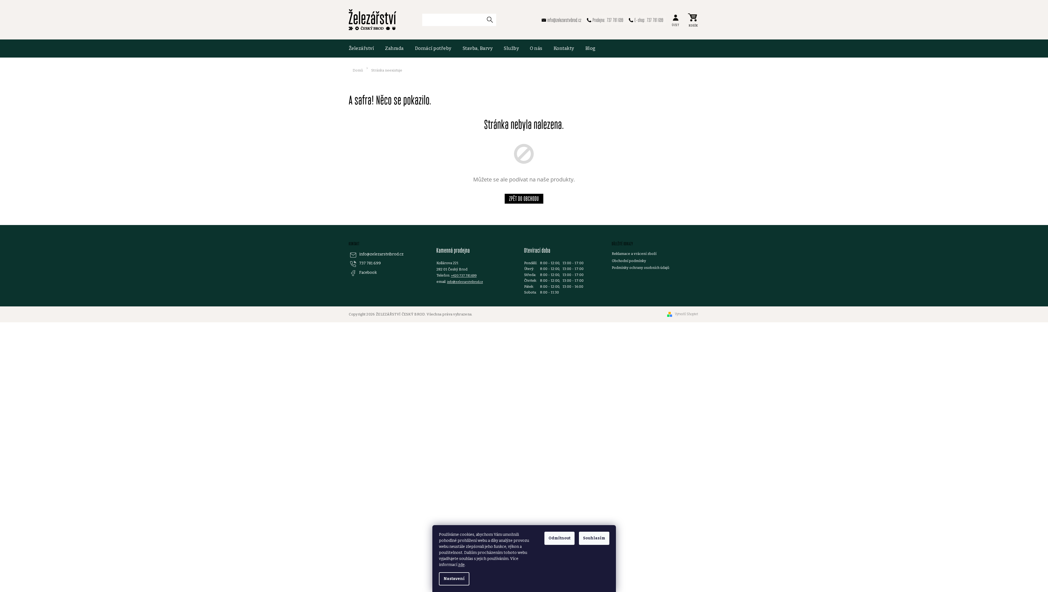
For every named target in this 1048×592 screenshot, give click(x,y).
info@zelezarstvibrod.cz (381, 254)
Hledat (492, 20)
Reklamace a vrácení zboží (634, 254)
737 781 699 (370, 263)
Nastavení (454, 578)
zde (461, 564)
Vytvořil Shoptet (686, 314)
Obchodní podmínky (629, 261)
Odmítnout (559, 538)
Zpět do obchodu (524, 199)
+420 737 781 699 (464, 275)
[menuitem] (364, 48)
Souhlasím (594, 538)
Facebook (368, 272)
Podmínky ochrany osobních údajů (640, 268)
